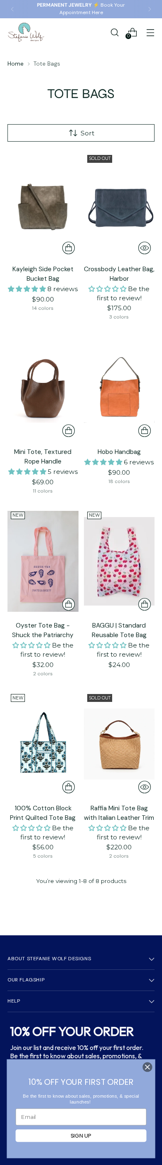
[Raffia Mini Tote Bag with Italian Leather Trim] (119, 744)
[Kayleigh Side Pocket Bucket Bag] (43, 205)
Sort (87, 133)
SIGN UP (81, 1136)
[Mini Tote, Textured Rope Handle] (43, 387)
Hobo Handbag (119, 452)
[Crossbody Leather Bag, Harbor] (119, 205)
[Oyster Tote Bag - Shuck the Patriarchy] (43, 561)
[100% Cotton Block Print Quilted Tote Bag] (43, 744)
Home (15, 63)
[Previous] (12, 9)
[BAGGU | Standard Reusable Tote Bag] (119, 561)
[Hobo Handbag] (119, 387)
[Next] (149, 9)
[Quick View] (145, 248)
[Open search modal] (114, 32)
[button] (27, 289)
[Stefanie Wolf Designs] (26, 32)
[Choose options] (69, 248)
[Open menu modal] (150, 32)
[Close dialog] (147, 1067)
